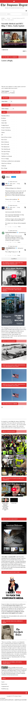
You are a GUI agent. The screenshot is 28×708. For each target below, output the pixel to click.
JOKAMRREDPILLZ (10, 248)
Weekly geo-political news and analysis (10, 161)
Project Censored (5, 127)
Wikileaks (3, 165)
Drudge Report (5, 125)
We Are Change (5, 158)
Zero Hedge (4, 168)
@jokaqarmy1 (20, 248)
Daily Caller (4, 123)
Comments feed (5, 686)
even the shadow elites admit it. (12, 605)
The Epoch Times (5, 151)
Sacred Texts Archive (6, 137)
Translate (12, 92)
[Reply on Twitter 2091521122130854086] (6, 202)
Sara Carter (4, 139)
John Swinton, (15, 656)
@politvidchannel (22, 232)
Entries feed (4, 684)
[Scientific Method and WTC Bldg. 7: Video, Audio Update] (14, 47)
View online (4, 556)
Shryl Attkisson (5, 142)
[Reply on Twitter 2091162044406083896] (6, 227)
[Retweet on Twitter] (8, 181)
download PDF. (12, 556)
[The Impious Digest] (14, 8)
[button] (5, 505)
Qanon (3, 132)
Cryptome (3, 120)
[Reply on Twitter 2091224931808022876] (6, 242)
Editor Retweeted (13, 181)
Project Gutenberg (6, 130)
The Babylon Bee (5, 146)
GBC (6, 183)
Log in (2, 682)
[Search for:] (14, 14)
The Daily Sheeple (5, 149)
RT (2, 134)
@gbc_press (12, 183)
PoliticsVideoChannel (11, 232)
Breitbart (3, 118)
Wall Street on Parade (6, 156)
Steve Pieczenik (5, 144)
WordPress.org (4, 688)
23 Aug (18, 183)
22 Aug (18, 207)
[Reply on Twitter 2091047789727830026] (6, 255)
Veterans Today (5, 153)
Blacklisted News (5, 115)
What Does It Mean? (6, 163)
